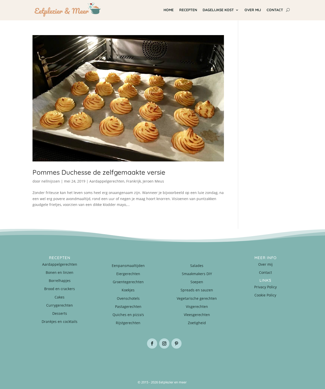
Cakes (59, 297)
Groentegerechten (128, 281)
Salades (196, 265)
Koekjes (128, 290)
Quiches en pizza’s (128, 314)
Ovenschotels (128, 298)
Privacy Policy (265, 287)
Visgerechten (197, 306)
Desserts (59, 313)
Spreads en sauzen (197, 290)
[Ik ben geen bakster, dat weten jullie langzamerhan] (184, 361)
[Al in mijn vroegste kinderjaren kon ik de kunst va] (270, 361)
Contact (275, 10)
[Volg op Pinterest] (176, 343)
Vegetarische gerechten (197, 298)
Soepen (196, 281)
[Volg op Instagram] (164, 343)
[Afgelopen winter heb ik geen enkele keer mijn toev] (140, 361)
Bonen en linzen (59, 272)
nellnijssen (50, 181)
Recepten (188, 10)
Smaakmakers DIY (197, 273)
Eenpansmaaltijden (128, 265)
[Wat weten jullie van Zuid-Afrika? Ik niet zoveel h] (227, 361)
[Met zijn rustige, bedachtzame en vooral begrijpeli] (54, 361)
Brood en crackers (59, 288)
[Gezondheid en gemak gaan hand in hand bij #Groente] (97, 361)
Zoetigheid (197, 322)
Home (169, 10)
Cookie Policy (265, 295)
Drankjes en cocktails (59, 321)
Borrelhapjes (60, 280)
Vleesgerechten (197, 314)
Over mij (253, 10)
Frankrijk (133, 181)
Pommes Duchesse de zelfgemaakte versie (98, 172)
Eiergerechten (128, 273)
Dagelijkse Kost (218, 10)
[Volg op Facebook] (152, 343)
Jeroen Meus (153, 181)
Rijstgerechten (128, 322)
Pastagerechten (128, 306)
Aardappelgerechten (106, 181)
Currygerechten (59, 305)
